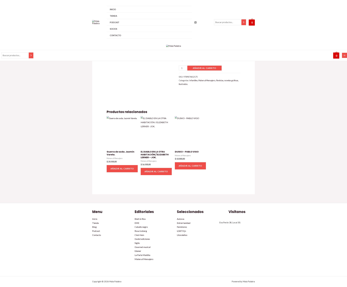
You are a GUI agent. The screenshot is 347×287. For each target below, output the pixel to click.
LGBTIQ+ (181, 231)
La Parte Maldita (142, 255)
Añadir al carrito (204, 68)
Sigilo (137, 243)
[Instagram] (195, 22)
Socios (113, 29)
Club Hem (139, 235)
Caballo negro (141, 227)
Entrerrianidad (183, 223)
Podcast (114, 22)
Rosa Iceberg (141, 231)
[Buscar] (243, 22)
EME (137, 223)
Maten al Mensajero (206, 80)
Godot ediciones (142, 239)
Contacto (115, 35)
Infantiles (193, 80)
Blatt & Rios (140, 219)
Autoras (180, 219)
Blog (94, 227)
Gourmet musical (142, 247)
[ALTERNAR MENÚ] (186, 15)
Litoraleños (182, 235)
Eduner (138, 251)
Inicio (113, 9)
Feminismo (182, 227)
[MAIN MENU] (344, 55)
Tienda (113, 16)
